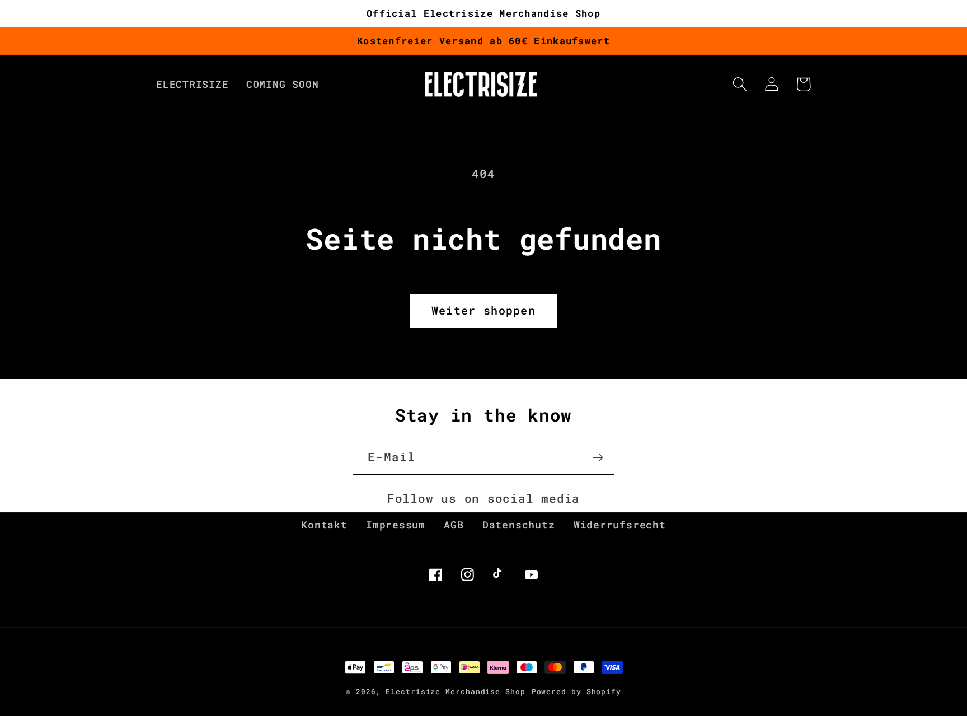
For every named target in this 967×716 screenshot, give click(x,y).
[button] (739, 84)
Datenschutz (518, 524)
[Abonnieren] (598, 458)
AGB (453, 524)
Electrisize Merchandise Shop (455, 691)
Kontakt (324, 524)
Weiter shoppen (483, 310)
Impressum (395, 524)
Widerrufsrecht (620, 524)
